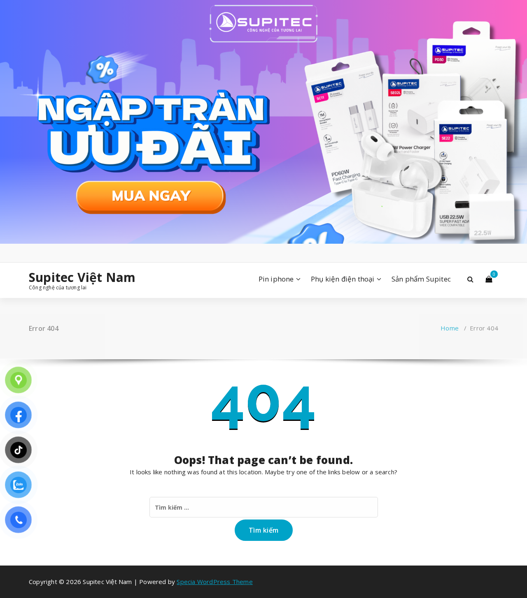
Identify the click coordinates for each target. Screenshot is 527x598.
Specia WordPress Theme (214, 581)
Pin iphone (276, 279)
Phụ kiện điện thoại (343, 279)
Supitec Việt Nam (82, 277)
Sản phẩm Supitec (421, 279)
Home (450, 328)
